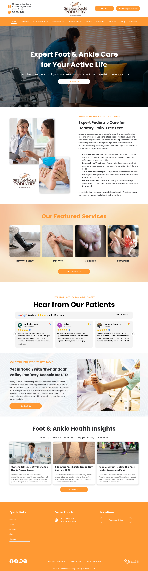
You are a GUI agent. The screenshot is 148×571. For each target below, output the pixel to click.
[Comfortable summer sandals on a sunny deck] (74, 453)
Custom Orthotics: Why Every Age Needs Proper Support (29, 468)
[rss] (25, 561)
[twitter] (16, 561)
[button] (132, 334)
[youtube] (21, 561)
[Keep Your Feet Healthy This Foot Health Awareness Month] (118, 453)
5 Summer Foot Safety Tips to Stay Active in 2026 (74, 468)
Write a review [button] (122, 315)
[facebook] (11, 561)
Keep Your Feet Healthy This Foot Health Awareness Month (117, 468)
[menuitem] (13, 22)
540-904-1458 (18, 12)
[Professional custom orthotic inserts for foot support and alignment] (30, 453)
